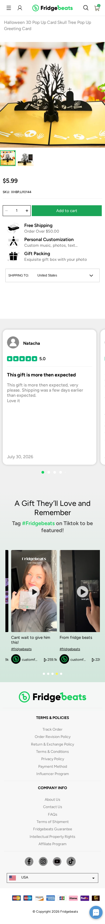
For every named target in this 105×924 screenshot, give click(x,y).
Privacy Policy (52, 759)
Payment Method (52, 766)
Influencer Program (52, 774)
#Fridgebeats (38, 523)
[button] (8, 8)
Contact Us (52, 807)
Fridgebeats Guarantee (52, 829)
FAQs (52, 814)
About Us (52, 799)
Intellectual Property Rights (52, 836)
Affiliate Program (52, 844)
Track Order (52, 729)
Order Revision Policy (53, 736)
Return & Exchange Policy (52, 744)
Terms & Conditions (52, 751)
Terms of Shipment (53, 821)
